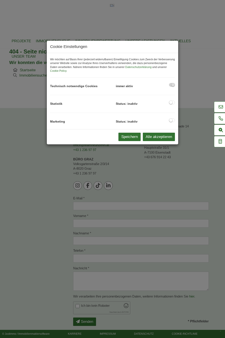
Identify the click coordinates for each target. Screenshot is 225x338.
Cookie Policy (58, 70)
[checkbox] (172, 85)
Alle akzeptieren (159, 137)
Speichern (129, 137)
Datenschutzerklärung (138, 67)
